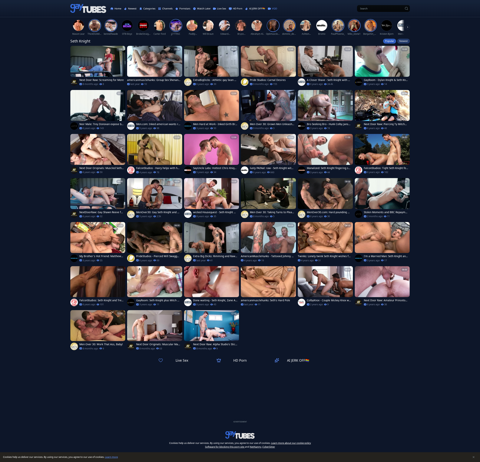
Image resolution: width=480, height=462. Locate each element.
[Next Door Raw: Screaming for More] (97, 67)
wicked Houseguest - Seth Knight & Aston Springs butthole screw (214, 212)
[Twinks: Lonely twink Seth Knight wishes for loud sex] (325, 243)
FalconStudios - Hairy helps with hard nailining (158, 168)
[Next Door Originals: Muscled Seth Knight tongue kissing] (97, 155)
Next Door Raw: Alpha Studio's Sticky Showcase (215, 344)
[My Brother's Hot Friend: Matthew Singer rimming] (97, 243)
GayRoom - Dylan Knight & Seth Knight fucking (386, 79)
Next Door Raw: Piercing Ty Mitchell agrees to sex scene (386, 124)
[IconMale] (74, 126)
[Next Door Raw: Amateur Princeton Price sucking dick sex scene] (382, 287)
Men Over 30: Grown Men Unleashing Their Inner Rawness (271, 124)
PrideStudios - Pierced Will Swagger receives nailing (158, 256)
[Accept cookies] (473, 457)
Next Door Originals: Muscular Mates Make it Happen (158, 344)
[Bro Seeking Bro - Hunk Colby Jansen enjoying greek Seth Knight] (325, 111)
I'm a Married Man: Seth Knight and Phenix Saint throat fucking (385, 256)
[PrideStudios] (244, 82)
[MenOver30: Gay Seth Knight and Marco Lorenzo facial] (154, 199)
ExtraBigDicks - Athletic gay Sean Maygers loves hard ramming (215, 79)
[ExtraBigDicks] (188, 82)
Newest (403, 41)
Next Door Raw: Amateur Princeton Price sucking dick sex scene (385, 300)
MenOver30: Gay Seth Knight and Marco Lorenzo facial (158, 212)
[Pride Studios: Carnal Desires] (268, 67)
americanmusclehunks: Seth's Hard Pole (265, 300)
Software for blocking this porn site (225, 446)
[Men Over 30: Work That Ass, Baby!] (97, 331)
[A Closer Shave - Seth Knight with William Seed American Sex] (325, 67)
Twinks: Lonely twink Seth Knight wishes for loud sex (324, 256)
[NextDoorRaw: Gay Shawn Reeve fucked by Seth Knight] (97, 199)
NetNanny (255, 446)
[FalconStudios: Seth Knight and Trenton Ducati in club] (97, 287)
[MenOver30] (244, 126)
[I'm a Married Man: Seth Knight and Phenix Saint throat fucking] (382, 243)
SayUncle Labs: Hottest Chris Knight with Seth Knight (215, 168)
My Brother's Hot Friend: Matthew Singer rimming (101, 256)
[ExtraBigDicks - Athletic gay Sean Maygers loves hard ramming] (211, 67)
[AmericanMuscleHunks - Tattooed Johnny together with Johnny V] (268, 243)
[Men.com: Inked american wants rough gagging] (154, 111)
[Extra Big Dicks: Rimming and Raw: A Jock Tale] (211, 243)
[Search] (406, 8)
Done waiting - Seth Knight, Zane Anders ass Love (215, 300)
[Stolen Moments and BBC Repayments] (382, 199)
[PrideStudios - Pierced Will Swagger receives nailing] (154, 243)
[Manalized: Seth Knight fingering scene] (325, 155)
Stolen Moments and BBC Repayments (385, 212)
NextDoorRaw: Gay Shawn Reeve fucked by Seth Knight (101, 212)
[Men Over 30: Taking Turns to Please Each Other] (268, 199)
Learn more (111, 457)
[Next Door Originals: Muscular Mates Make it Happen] (154, 331)
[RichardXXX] (188, 126)
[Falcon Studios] (131, 170)
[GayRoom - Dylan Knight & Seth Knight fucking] (382, 67)
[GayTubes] (88, 8)
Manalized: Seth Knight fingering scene (329, 168)
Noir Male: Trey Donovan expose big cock (101, 124)
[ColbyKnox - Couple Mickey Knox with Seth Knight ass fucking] (325, 287)
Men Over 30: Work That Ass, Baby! (101, 344)
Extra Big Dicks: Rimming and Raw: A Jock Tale (214, 256)
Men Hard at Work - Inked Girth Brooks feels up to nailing (215, 124)
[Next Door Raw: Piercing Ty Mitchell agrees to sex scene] (382, 111)
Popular (389, 41)
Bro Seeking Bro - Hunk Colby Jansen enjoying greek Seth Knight (328, 124)
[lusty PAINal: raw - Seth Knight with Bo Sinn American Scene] (268, 155)
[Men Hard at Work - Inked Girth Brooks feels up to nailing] (211, 111)
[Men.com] (301, 82)
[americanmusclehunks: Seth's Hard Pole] (268, 287)
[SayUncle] (188, 170)
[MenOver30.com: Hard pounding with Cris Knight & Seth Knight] (325, 199)
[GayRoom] (358, 82)
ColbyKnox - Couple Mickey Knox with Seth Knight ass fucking (329, 300)
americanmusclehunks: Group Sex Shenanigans (153, 79)
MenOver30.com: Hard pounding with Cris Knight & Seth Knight (328, 212)
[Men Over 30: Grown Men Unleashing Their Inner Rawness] (268, 111)
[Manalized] (301, 170)
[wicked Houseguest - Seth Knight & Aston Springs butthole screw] (211, 199)
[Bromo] (244, 170)
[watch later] (75, 50)
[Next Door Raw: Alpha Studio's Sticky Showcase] (211, 331)
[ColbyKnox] (301, 302)
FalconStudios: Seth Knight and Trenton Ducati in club (101, 300)
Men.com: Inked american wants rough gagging (158, 124)
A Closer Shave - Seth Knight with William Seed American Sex (329, 79)
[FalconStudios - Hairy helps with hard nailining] (154, 155)
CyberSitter (268, 446)
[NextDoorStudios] (74, 82)
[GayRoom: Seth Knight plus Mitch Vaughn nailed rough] (154, 287)
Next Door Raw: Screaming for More (101, 79)
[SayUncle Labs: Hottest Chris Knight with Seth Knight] (211, 155)
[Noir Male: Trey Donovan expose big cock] (97, 111)
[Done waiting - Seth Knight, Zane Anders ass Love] (211, 287)
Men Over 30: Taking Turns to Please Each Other (271, 212)
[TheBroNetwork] (301, 126)
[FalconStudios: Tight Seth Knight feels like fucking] (382, 155)
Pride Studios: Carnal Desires (268, 79)
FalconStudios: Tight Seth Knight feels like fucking (386, 168)
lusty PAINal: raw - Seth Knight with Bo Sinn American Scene (271, 168)
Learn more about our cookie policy (291, 443)
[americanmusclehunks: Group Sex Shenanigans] (154, 67)
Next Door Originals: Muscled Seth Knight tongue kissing (100, 168)
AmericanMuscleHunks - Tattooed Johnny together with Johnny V (267, 256)
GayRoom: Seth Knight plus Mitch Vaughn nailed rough (158, 300)
